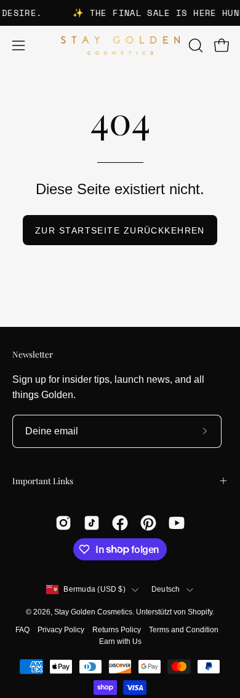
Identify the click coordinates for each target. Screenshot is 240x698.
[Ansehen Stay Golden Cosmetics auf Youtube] (176, 523)
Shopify (200, 612)
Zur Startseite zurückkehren (120, 230)
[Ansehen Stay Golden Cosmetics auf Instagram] (63, 523)
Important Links (42, 480)
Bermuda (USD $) (94, 589)
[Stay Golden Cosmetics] (120, 46)
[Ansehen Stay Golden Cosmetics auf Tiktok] (91, 523)
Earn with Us (120, 641)
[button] (194, 45)
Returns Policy (116, 629)
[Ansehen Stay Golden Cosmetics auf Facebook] (120, 523)
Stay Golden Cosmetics (93, 612)
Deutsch (165, 589)
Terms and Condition (183, 629)
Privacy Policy (61, 629)
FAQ (22, 629)
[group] (120, 13)
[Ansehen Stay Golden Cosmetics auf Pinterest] (148, 523)
